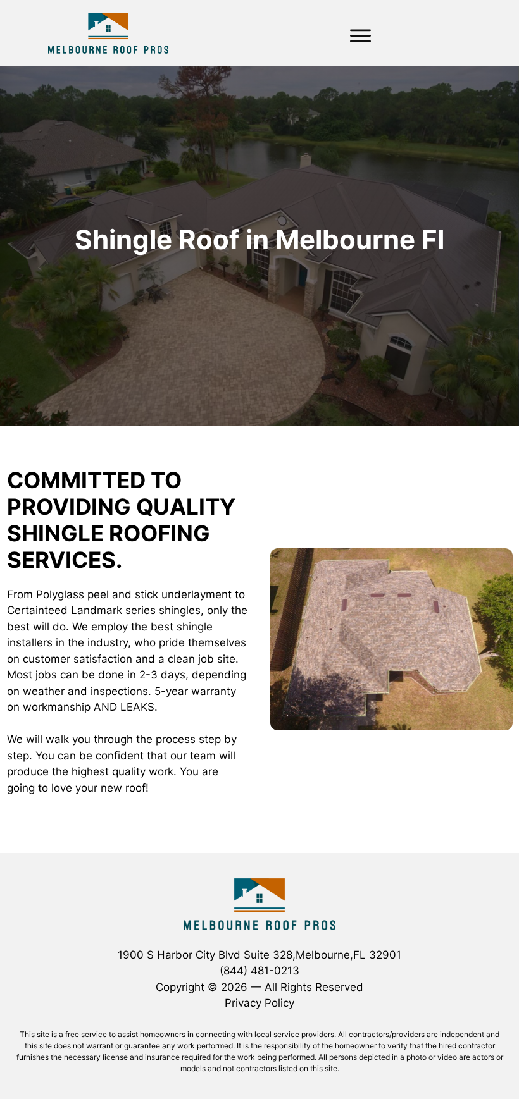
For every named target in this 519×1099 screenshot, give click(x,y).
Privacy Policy (259, 1003)
